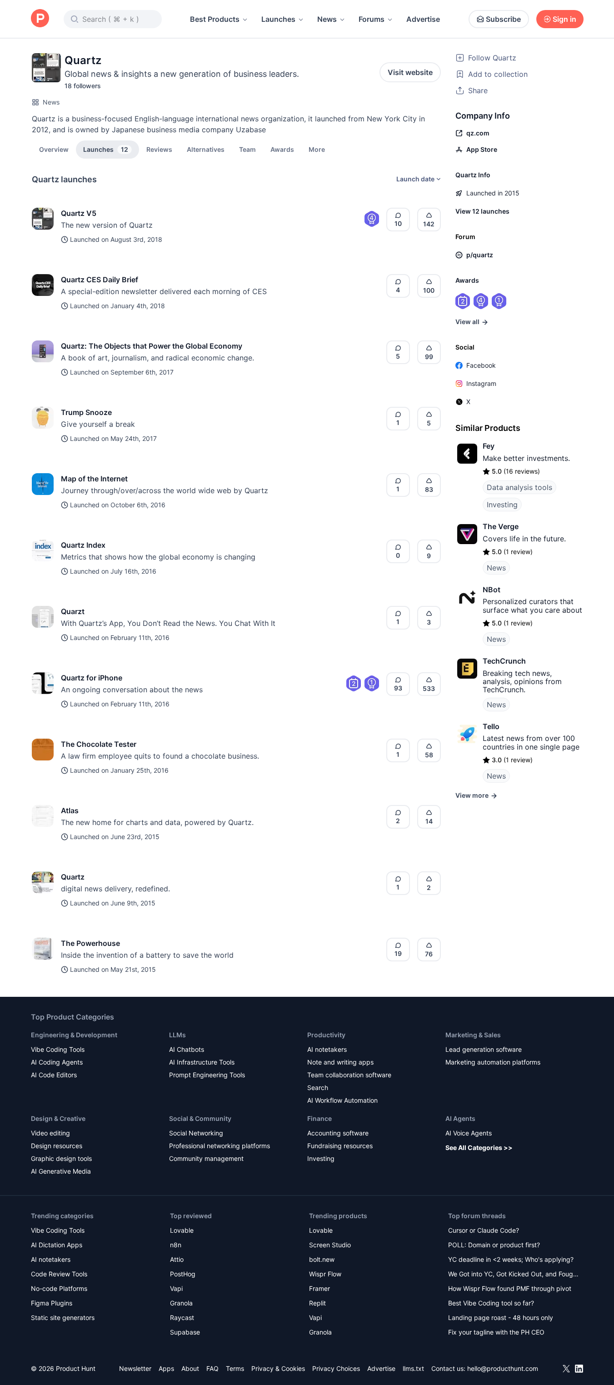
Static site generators (63, 1317)
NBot (491, 589)
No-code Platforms (59, 1288)
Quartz (73, 876)
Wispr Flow (325, 1274)
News (327, 19)
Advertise (423, 19)
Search (317, 1087)
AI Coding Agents (57, 1062)
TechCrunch (504, 660)
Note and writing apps (340, 1062)
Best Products (215, 19)
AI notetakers (327, 1049)
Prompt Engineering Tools (207, 1075)
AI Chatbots (186, 1049)
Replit (317, 1303)
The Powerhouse (90, 943)
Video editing (50, 1133)
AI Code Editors (54, 1075)
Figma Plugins (51, 1303)
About (190, 1368)
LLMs (177, 1035)
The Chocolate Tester (98, 744)
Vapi (176, 1288)
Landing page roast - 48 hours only (500, 1317)
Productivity (326, 1035)
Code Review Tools (59, 1274)
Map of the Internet (94, 478)
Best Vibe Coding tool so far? (491, 1303)
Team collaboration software (349, 1075)
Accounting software (338, 1133)
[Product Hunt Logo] (40, 19)
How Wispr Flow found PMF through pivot (509, 1288)
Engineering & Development (74, 1035)
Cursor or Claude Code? (483, 1230)
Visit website (410, 72)
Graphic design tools (61, 1158)
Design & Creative (58, 1118)
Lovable (182, 1230)
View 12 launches (482, 211)
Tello (491, 726)
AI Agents (460, 1118)
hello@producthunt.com (502, 1368)
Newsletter (135, 1368)
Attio (177, 1259)
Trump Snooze (86, 412)
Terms (235, 1368)
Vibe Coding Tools (58, 1049)
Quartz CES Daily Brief (99, 279)
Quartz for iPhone (91, 677)
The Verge (501, 526)
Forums (371, 19)
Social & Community (200, 1118)
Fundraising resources (340, 1146)
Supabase (185, 1332)
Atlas (70, 810)
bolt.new (321, 1259)
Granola (181, 1303)
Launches (278, 19)
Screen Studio (330, 1245)
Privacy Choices (336, 1368)
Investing (502, 504)
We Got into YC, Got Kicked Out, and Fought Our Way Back (513, 1275)
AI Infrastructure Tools (202, 1062)
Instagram (481, 383)
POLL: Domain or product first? (494, 1245)
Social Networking (196, 1133)
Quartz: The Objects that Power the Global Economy (151, 345)
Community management (206, 1158)
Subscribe (503, 19)
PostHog (182, 1274)
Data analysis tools (519, 487)
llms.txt (413, 1368)
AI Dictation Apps (56, 1245)
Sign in (564, 19)
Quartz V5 (78, 213)
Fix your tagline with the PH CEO (496, 1332)
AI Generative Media (61, 1171)
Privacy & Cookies (278, 1368)
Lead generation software (483, 1049)
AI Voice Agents (468, 1133)
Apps (166, 1368)
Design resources (56, 1146)
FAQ (212, 1368)
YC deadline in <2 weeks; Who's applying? (511, 1259)
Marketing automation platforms (492, 1062)
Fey (488, 445)
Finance (319, 1118)
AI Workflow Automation (342, 1100)
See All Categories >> (479, 1147)
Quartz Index (83, 545)
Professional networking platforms (219, 1146)
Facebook (481, 365)
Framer (319, 1288)
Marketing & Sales (473, 1035)
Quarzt (73, 611)
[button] (316, 149)
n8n (175, 1245)
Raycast (182, 1317)
